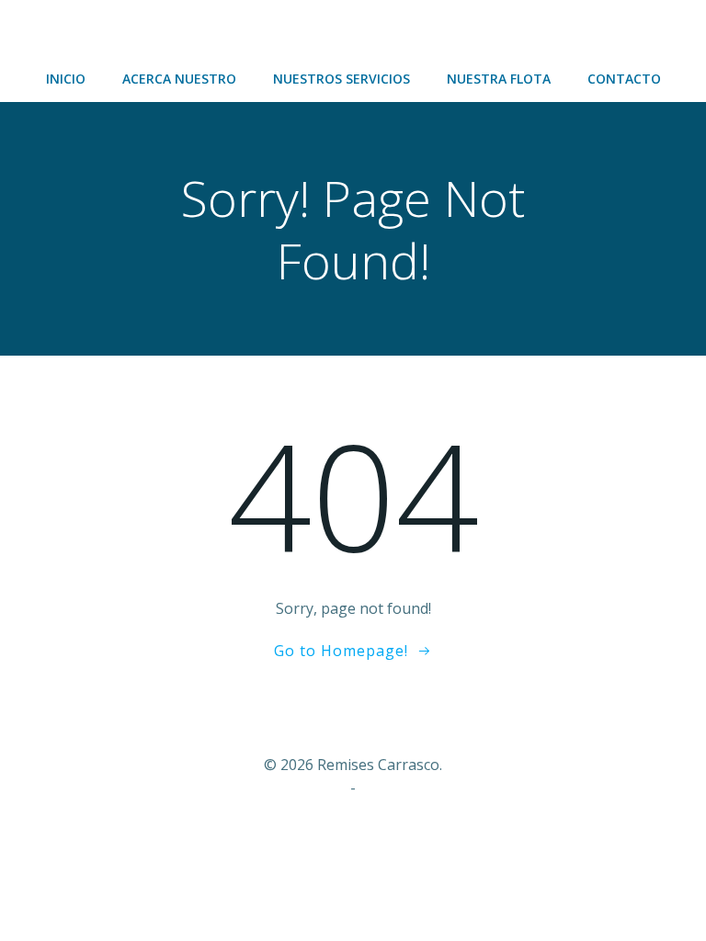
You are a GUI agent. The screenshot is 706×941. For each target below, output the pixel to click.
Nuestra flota (499, 78)
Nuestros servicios (341, 78)
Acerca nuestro (179, 78)
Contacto (624, 78)
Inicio (65, 78)
